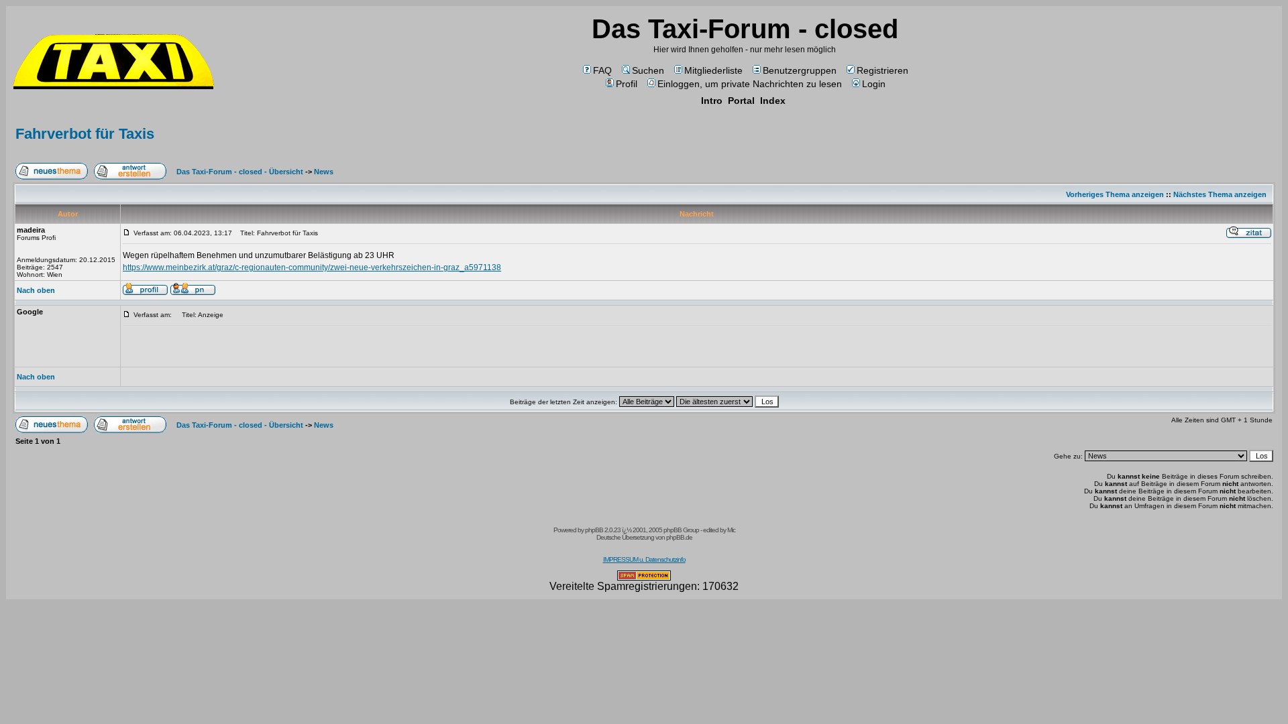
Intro (711, 100)
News (323, 172)
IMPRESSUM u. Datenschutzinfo (644, 559)
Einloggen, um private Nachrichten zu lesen (749, 83)
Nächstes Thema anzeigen (1220, 194)
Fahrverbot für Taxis (84, 133)
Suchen (648, 70)
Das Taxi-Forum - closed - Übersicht (239, 172)
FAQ (602, 70)
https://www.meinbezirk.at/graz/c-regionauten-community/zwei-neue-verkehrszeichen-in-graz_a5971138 (312, 267)
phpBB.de (679, 537)
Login (873, 83)
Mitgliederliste (713, 70)
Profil (626, 83)
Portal (741, 100)
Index (773, 100)
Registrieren (882, 70)
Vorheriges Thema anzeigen (1115, 194)
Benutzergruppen (800, 70)
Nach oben (36, 290)
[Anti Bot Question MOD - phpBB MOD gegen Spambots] (644, 577)
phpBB (594, 530)
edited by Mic (719, 530)
